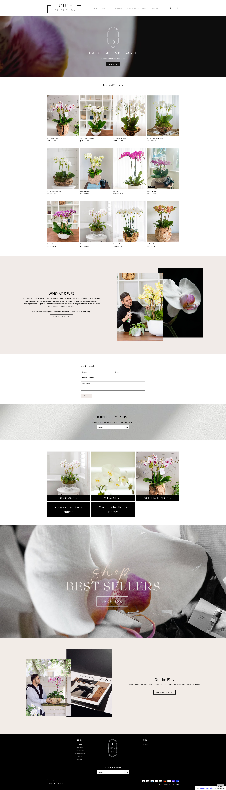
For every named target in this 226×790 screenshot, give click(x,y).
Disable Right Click (206, 788)
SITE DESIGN (176, 784)
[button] (171, 8)
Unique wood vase (119, 138)
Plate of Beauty (52, 244)
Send (86, 396)
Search (145, 744)
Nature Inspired (152, 191)
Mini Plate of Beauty (87, 138)
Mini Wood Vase (52, 138)
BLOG (80, 756)
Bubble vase (84, 244)
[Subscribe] (126, 427)
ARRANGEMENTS (80, 753)
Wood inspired (85, 191)
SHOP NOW (113, 64)
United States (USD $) (54, 783)
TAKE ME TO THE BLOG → (164, 692)
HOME (80, 744)
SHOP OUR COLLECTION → (61, 317)
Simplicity (116, 191)
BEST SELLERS (80, 750)
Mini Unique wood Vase (155, 138)
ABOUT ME (80, 760)
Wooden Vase (118, 244)
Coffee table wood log (54, 191)
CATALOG (80, 747)
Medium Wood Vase (153, 244)
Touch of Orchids (168, 784)
